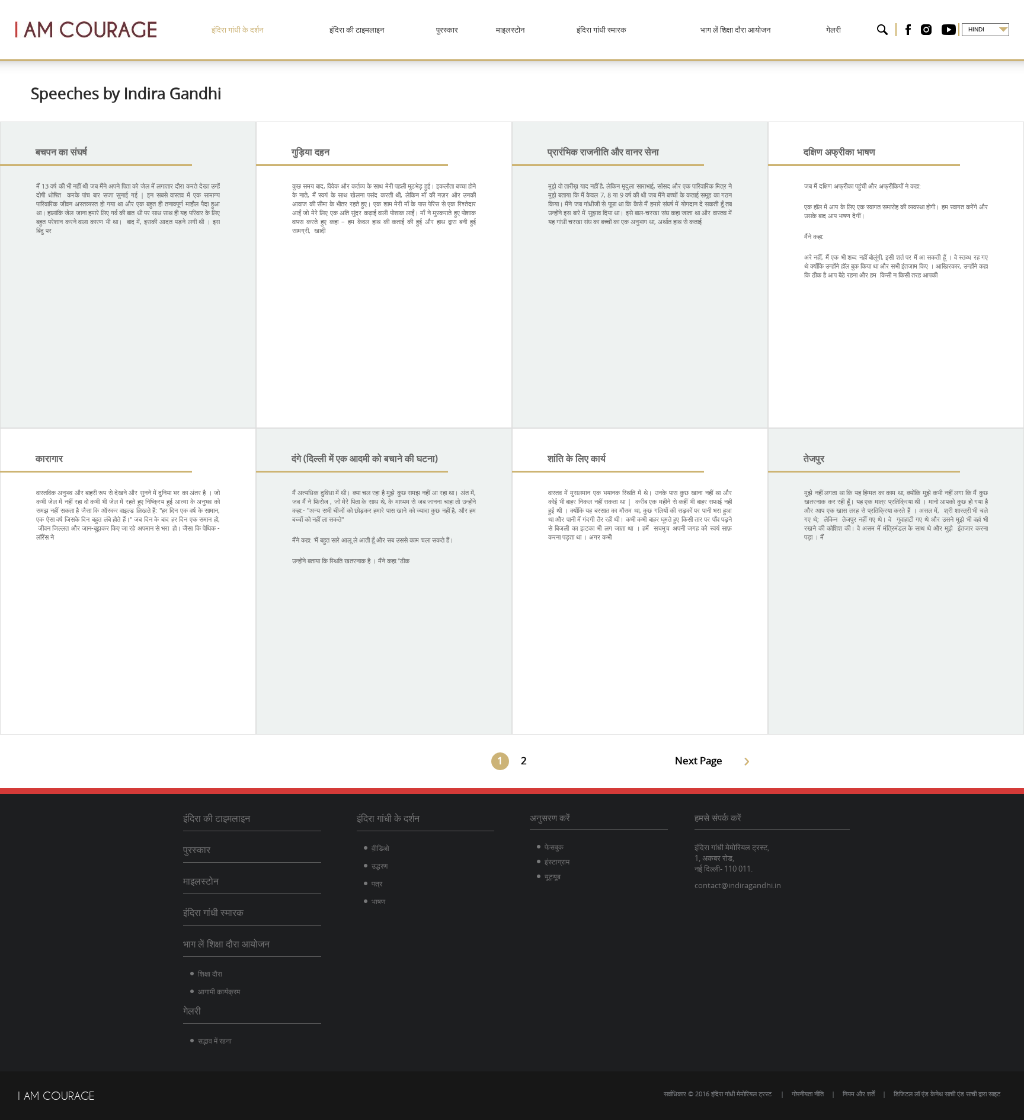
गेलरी (833, 29)
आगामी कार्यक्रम (219, 991)
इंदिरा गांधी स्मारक (601, 29)
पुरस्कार (447, 29)
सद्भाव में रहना (215, 1040)
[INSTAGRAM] (926, 29)
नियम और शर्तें (859, 1093)
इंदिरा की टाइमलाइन (356, 29)
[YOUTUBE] (949, 29)
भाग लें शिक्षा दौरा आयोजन (735, 29)
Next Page (698, 760)
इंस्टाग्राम (557, 861)
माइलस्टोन (510, 29)
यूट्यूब (553, 876)
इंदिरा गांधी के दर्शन (237, 29)
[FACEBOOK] (908, 29)
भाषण (378, 901)
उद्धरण (380, 865)
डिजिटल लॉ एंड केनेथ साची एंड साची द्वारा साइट (947, 1093)
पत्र (377, 883)
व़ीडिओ (380, 848)
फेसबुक (554, 846)
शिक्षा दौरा (210, 973)
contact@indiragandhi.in (738, 885)
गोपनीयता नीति (808, 1093)
